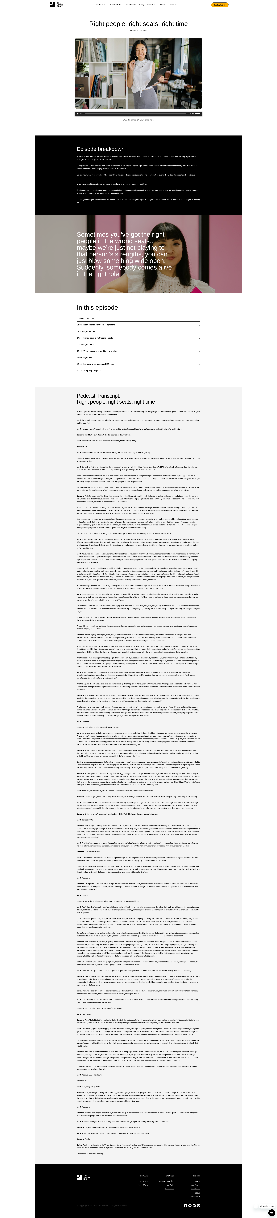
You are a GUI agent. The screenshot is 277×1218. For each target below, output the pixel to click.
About (162, 5)
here (151, 120)
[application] (138, 114)
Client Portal (144, 1181)
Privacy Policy (169, 1185)
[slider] (198, 114)
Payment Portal (143, 1185)
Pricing (141, 5)
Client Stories (152, 5)
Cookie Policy (169, 1189)
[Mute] (193, 114)
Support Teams (195, 1185)
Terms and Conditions (166, 1181)
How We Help (100, 5)
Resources (174, 5)
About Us (197, 1181)
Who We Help (115, 5)
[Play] (78, 114)
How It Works (131, 5)
